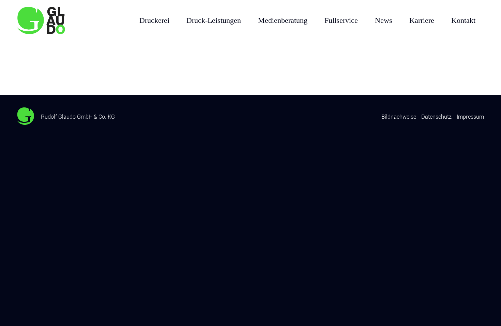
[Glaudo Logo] (51, 20)
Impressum (470, 117)
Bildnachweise (398, 117)
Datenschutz (436, 117)
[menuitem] (154, 20)
